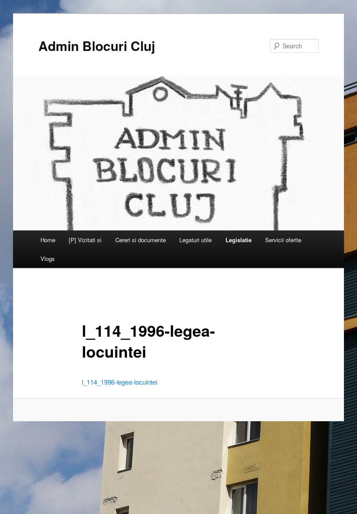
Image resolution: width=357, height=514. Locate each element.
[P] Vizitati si (85, 240)
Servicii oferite (283, 240)
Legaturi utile (195, 240)
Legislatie (239, 240)
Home (47, 240)
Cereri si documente (140, 240)
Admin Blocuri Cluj (96, 45)
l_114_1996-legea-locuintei (119, 381)
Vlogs (47, 258)
